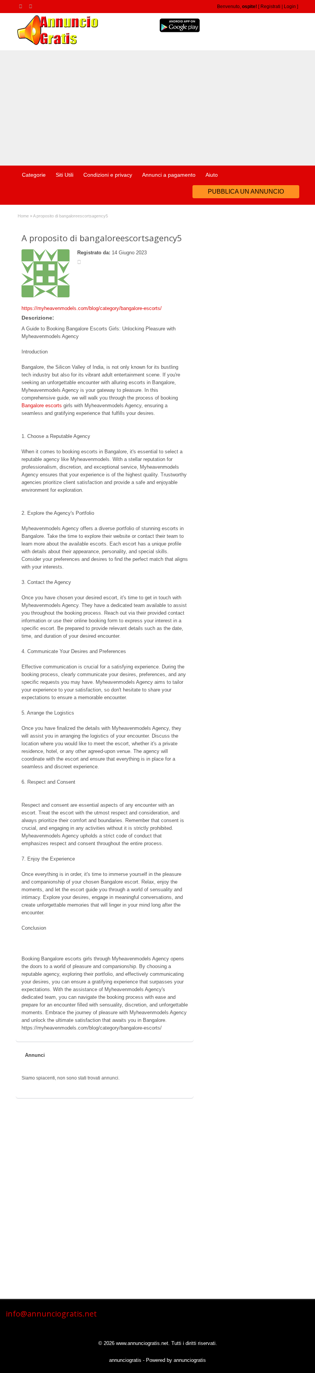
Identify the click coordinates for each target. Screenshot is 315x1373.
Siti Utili (64, 175)
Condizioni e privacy (107, 175)
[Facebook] (32, 6)
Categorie (34, 175)
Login (290, 6)
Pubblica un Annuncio (246, 191)
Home (23, 216)
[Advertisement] (157, 108)
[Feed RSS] (22, 6)
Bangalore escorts (42, 405)
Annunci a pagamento (169, 175)
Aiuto (212, 175)
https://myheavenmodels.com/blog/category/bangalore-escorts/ (92, 308)
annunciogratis (125, 1360)
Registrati (270, 6)
